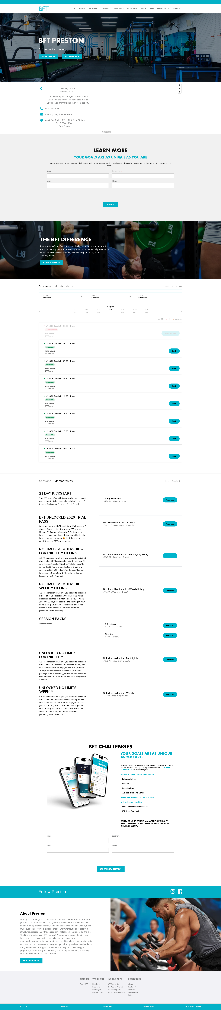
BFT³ (152, 8)
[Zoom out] (179, 88)
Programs (94, 8)
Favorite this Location (54, 49)
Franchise (177, 8)
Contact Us (132, 987)
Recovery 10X (97, 992)
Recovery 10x (163, 8)
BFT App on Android (115, 987)
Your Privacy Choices (193, 1007)
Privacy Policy (148, 1007)
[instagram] (172, 893)
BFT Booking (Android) (116, 992)
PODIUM (105, 8)
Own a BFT (132, 990)
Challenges (118, 8)
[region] (141, 108)
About (144, 8)
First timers (79, 8)
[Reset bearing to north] (179, 91)
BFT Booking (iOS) (114, 990)
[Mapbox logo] (106, 132)
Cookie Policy (107, 1007)
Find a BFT (84, 984)
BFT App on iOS (113, 984)
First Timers (97, 984)
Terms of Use (65, 1007)
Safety (130, 995)
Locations (132, 8)
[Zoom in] (179, 85)
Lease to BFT (133, 992)
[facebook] (180, 893)
